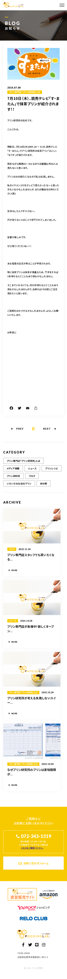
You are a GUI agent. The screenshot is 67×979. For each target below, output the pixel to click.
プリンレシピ (51, 468)
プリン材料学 (13, 476)
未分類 (43, 483)
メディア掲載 (13, 468)
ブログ (32, 476)
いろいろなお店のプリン (19, 483)
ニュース (32, 468)
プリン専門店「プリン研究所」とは (24, 92)
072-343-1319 (36, 836)
